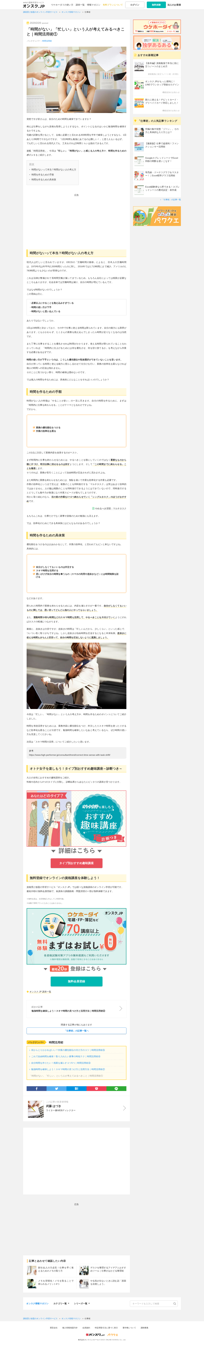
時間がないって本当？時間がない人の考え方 (54, 169)
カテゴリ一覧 (60, 1303)
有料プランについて (113, 4)
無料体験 (156, 4)
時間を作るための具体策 (44, 179)
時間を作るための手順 (43, 174)
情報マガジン (93, 4)
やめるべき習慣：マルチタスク (110, 508)
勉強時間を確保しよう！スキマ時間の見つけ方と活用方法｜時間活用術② (68, 1069)
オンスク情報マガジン (37, 1303)
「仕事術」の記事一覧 (171, 200)
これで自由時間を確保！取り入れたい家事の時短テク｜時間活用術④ (65, 1056)
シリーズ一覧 (80, 1303)
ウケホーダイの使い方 (62, 4)
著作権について (129, 1328)
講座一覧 (80, 4)
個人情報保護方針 (70, 1328)
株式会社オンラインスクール (88, 1340)
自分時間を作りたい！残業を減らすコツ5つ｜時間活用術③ (61, 1063)
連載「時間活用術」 (37, 150)
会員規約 (86, 1328)
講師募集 (144, 1328)
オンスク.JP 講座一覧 (40, 991)
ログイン (134, 4)
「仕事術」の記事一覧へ (76, 1030)
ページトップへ (196, 1338)
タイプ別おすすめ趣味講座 (76, 863)
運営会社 (54, 1328)
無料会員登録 (76, 981)
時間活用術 (47, 41)
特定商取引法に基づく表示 (106, 1328)
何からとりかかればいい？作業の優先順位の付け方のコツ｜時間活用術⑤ (68, 1050)
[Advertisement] (76, 219)
